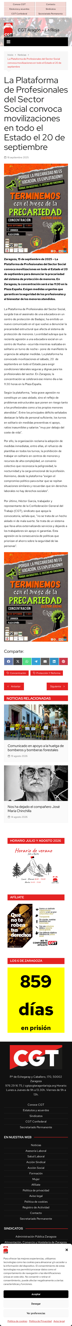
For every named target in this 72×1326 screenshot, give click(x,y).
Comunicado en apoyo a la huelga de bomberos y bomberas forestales (36, 748)
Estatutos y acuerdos (19, 9)
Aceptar (36, 1294)
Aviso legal (59, 1321)
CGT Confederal (19, 13)
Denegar (36, 1303)
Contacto (50, 4)
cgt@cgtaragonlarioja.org (40, 1085)
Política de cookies (17, 1321)
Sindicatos (51, 9)
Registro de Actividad (36, 1207)
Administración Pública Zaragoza (36, 1236)
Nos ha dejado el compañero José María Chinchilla (34, 808)
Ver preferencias (36, 1313)
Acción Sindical (35, 1162)
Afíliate (35, 1184)
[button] (67, 1250)
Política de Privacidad (40, 1321)
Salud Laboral (36, 1156)
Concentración (18, 673)
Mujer (36, 1179)
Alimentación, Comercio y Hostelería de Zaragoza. (36, 1242)
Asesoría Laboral (36, 1151)
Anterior (15, 686)
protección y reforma (48, 673)
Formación (36, 1173)
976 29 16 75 (13, 1085)
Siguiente (55, 686)
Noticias (36, 1145)
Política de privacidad (36, 1190)
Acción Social (36, 1168)
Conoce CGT (19, 4)
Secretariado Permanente (50, 13)
